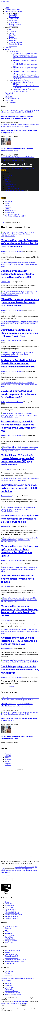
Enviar (23, 1005)
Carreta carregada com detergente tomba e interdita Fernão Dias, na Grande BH (17, 274)
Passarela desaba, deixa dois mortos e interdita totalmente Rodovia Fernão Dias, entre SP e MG (18, 426)
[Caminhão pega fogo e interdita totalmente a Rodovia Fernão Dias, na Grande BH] (20, 662)
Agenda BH (9, 93)
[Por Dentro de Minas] (16, 167)
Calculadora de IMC (11, 956)
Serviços (7, 49)
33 (7, 686)
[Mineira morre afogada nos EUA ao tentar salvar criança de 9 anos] (20, 126)
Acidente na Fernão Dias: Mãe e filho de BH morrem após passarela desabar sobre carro (18, 363)
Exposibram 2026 (10, 185)
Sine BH (8, 952)
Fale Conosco (9, 100)
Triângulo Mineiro (15, 24)
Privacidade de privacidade (13, 914)
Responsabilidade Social (13, 994)
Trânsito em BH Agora (12, 950)
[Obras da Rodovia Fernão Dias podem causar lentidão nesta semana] (20, 571)
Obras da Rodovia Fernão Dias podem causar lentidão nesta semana (17, 578)
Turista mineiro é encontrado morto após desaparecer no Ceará (17, 150)
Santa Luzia (13, 46)
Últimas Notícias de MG (13, 9)
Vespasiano (12, 40)
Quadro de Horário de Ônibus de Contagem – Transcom (23, 90)
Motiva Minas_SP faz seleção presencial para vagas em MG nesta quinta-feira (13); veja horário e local (17, 460)
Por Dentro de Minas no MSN (15, 190)
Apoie (7, 902)
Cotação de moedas (11, 958)
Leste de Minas (14, 22)
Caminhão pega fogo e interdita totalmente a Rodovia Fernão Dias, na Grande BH (20, 669)
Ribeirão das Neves (15, 44)
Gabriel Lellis (5, 282)
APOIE (3, 170)
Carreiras (8, 48)
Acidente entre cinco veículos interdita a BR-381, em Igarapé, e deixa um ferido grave (19, 641)
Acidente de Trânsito (11, 926)
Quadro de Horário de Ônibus (18, 80)
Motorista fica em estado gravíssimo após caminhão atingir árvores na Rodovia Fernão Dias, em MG (19, 611)
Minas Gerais (9, 933)
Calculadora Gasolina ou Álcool (15, 960)
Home (7, 8)
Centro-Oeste (13, 18)
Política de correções (11, 916)
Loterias (7, 183)
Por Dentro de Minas (20, 1001)
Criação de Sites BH (11, 963)
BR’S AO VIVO (14, 51)
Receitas (7, 973)
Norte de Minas (14, 17)
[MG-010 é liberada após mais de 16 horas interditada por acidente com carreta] (20, 112)
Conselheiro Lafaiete (15, 42)
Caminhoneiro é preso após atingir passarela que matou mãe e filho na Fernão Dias (19, 333)
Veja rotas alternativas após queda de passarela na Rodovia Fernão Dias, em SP (18, 394)
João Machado (6, 496)
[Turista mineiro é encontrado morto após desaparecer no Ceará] (6, 144)
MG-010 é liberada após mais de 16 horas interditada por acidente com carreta (17, 117)
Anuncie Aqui (9, 186)
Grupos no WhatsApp (12, 98)
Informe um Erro (10, 911)
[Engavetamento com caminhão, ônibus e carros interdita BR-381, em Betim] (20, 480)
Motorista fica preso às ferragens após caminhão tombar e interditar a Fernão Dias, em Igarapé (19, 551)
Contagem (12, 31)
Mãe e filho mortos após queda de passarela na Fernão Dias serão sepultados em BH (20, 302)
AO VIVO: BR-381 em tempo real (24, 75)
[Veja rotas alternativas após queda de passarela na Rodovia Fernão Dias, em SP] (20, 386)
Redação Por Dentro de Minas (12, 251)
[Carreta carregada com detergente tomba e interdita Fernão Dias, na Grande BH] (20, 266)
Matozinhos (13, 38)
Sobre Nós (8, 983)
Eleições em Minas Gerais (13, 11)
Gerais (7, 931)
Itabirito (11, 33)
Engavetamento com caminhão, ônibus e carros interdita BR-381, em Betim (19, 488)
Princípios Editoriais (11, 918)
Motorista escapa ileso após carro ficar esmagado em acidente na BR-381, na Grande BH (19, 518)
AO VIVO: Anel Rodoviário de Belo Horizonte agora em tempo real (25, 54)
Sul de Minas (13, 20)
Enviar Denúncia (10, 909)
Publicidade (9, 97)
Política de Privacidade (12, 993)
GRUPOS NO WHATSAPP (14, 160)
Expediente (12, 102)
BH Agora (8, 175)
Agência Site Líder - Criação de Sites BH (14, 1003)
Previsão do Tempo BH (12, 954)
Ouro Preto (12, 35)
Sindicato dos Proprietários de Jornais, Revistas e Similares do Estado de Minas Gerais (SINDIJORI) (19, 870)
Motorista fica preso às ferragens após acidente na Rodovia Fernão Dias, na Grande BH (19, 243)
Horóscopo (8, 975)
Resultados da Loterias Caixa (14, 961)
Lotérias (7, 95)
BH (10, 29)
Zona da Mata (13, 26)
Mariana (11, 37)
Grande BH (13, 15)
